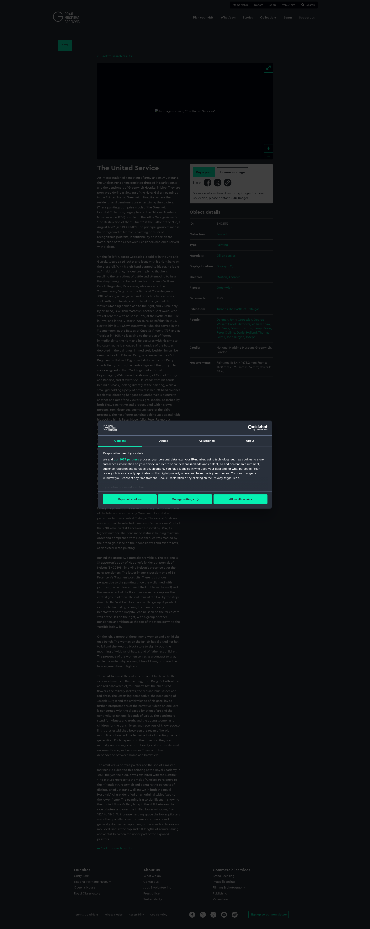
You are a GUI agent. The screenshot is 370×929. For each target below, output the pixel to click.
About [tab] (250, 440)
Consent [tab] (120, 440)
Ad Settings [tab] (207, 440)
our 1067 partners (126, 459)
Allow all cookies (240, 499)
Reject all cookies (129, 499)
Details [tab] (163, 440)
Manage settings (183, 499)
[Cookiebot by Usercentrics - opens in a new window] (250, 428)
